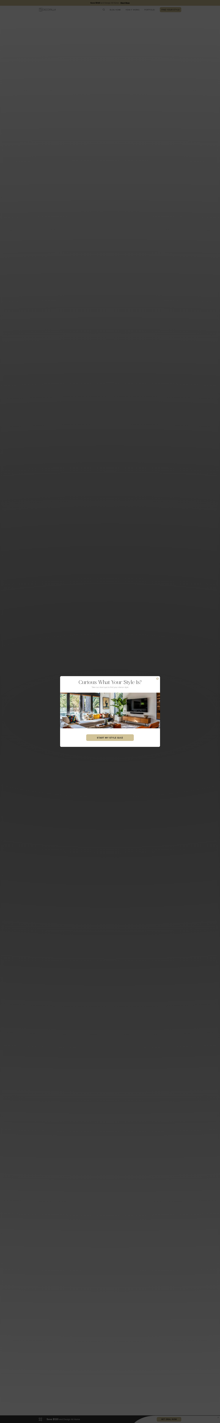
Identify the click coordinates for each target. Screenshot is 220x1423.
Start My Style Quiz (110, 737)
